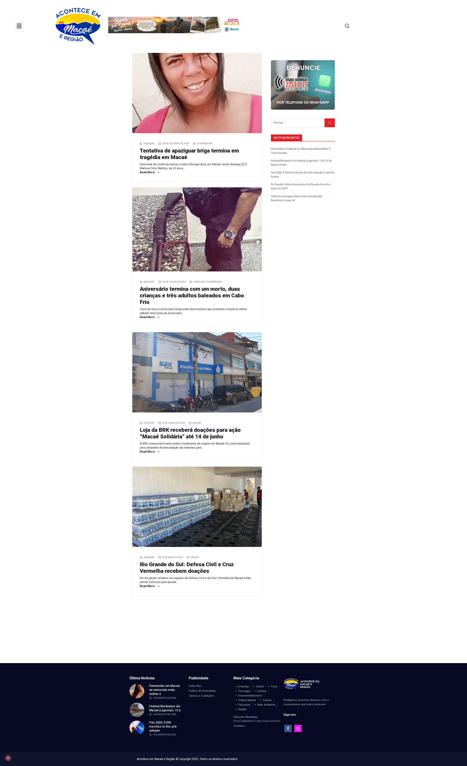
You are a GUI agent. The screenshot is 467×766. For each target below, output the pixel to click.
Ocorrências (205, 143)
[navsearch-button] (342, 26)
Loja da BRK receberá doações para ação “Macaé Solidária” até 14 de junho (190, 433)
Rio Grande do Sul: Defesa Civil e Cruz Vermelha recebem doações (187, 567)
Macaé (197, 422)
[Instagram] (298, 728)
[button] (19, 26)
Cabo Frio (199, 281)
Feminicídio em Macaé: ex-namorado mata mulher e (164, 690)
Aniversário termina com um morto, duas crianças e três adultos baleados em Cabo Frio (192, 295)
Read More (148, 172)
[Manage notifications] (8, 758)
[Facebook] (288, 728)
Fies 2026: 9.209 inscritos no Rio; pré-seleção (163, 726)
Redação (149, 143)
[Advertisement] (233, 635)
